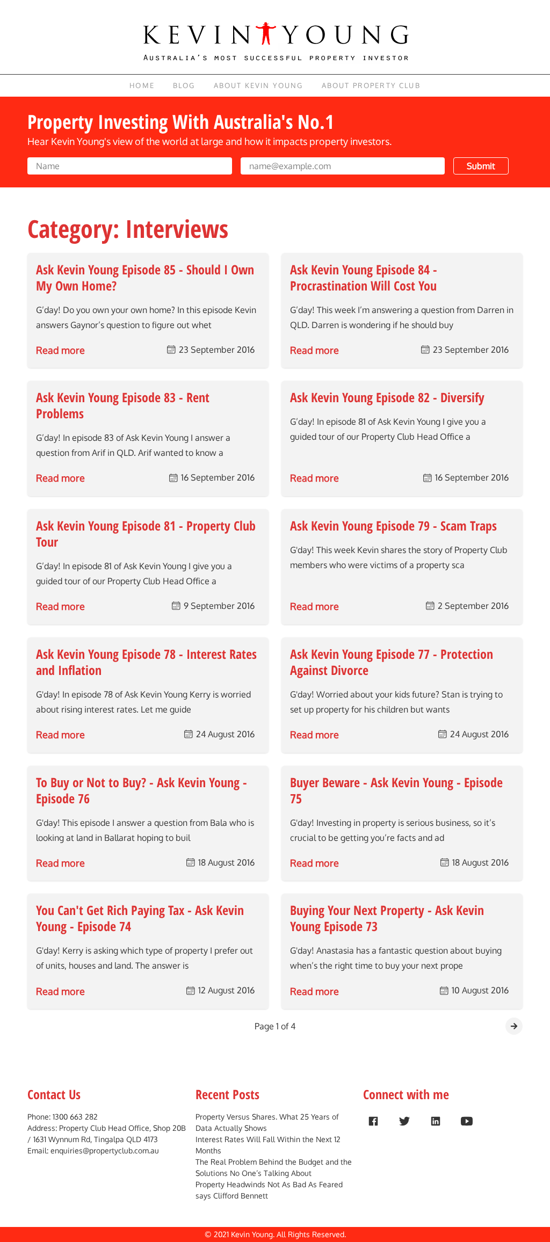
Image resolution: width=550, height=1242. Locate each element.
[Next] (514, 1026)
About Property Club (371, 85)
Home (142, 85)
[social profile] (373, 1121)
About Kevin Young (258, 85)
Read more (60, 350)
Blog (184, 85)
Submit (481, 166)
